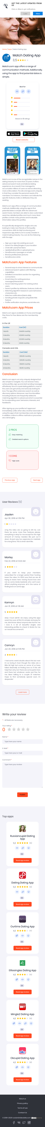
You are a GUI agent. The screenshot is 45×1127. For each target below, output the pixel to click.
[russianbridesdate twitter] (24, 1122)
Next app (36, 480)
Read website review (22, 140)
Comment (7, 760)
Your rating (7, 726)
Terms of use (23, 1108)
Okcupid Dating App (22, 1058)
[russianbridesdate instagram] (29, 1122)
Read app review (22, 860)
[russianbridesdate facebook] (13, 1122)
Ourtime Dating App (22, 926)
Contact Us (22, 1113)
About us (22, 1099)
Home (4, 49)
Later (25, 13)
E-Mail (5, 748)
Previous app (10, 480)
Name (5, 737)
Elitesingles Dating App (22, 970)
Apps (10, 49)
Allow (38, 13)
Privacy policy (22, 1103)
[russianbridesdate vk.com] (19, 1122)
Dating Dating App (22, 883)
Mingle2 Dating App (22, 1014)
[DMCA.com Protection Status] (37, 1118)
